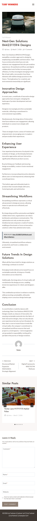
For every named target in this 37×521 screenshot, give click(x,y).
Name (5, 474)
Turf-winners (6, 37)
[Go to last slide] (5, 405)
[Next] (32, 405)
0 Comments (28, 49)
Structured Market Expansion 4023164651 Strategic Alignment (9, 366)
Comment (7, 449)
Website (6, 492)
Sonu (8, 49)
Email (5, 483)
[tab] (14, 424)
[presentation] (18, 396)
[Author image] (3, 49)
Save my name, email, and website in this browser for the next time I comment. (18, 497)
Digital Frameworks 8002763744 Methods (28, 365)
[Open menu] (33, 4)
